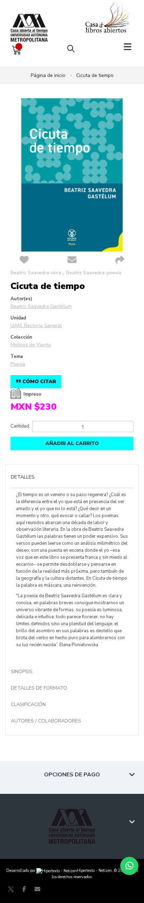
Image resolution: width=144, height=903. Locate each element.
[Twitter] (10, 889)
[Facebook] (24, 889)
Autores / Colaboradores (46, 721)
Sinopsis (22, 671)
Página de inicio (48, 75)
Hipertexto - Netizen (94, 870)
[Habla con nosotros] (129, 866)
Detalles (23, 477)
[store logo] (30, 21)
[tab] (72, 478)
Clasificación (28, 704)
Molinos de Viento (30, 344)
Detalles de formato (39, 688)
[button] (24, 260)
